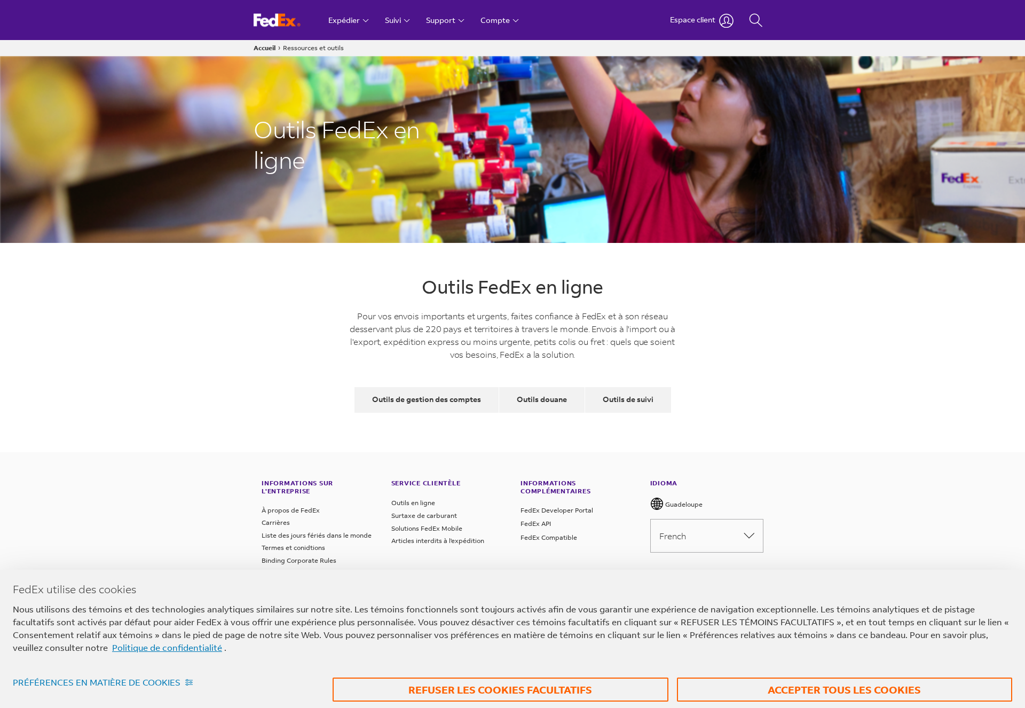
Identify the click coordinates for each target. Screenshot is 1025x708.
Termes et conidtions (293, 548)
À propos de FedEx (291, 510)
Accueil (264, 48)
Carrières (276, 522)
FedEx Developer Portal (557, 510)
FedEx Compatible (549, 537)
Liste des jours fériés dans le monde (317, 535)
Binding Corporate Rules (299, 560)
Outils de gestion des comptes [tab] (426, 399)
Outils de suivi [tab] (628, 399)
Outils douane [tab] (542, 399)
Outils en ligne (413, 503)
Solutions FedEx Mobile (426, 528)
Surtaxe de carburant (424, 516)
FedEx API (536, 524)
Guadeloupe (683, 504)
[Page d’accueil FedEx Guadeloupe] (287, 20)
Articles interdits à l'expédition (437, 541)
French (672, 535)
